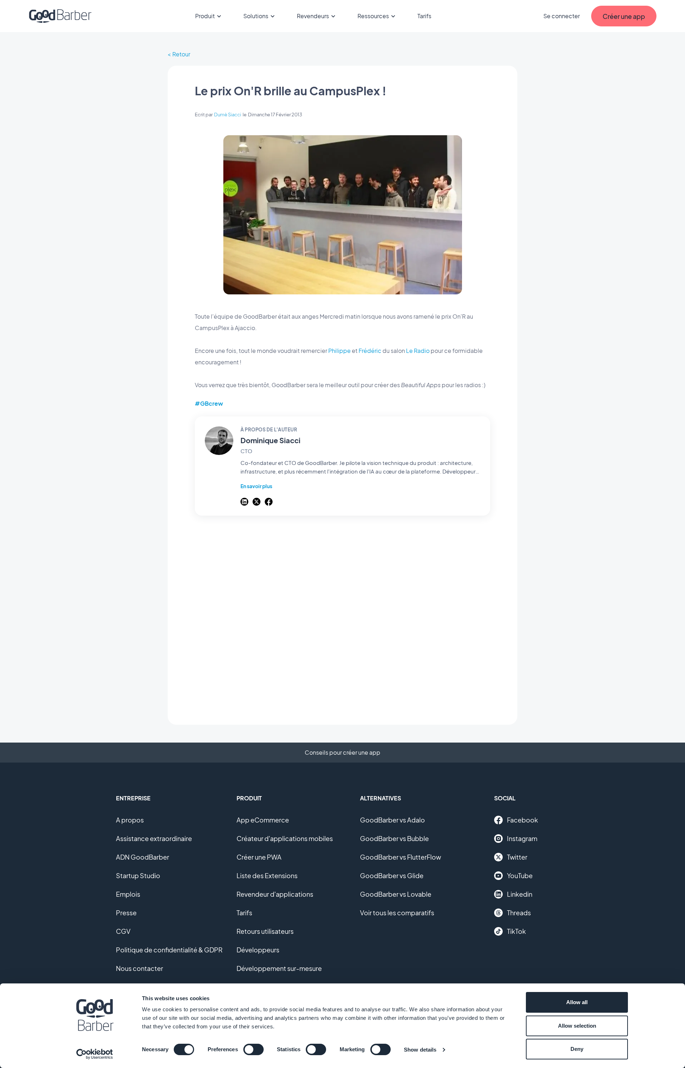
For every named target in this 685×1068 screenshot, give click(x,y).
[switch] (253, 1049)
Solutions (255, 16)
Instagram (522, 838)
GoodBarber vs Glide (391, 875)
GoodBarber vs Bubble (394, 838)
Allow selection (577, 1026)
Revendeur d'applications (275, 894)
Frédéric (370, 350)
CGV (123, 931)
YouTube (520, 875)
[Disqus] (342, 616)
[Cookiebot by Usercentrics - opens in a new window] (95, 1054)
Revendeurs (313, 16)
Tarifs (424, 16)
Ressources (373, 16)
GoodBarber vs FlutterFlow (400, 857)
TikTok (516, 931)
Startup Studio (138, 875)
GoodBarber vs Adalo (392, 820)
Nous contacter (139, 968)
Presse (126, 912)
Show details (420, 1050)
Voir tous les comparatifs (397, 912)
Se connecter (561, 16)
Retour (181, 54)
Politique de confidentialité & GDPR (169, 950)
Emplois (128, 894)
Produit (205, 16)
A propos (130, 820)
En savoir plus (256, 486)
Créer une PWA (259, 857)
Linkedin (519, 894)
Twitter (517, 857)
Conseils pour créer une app (342, 752)
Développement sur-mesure (279, 968)
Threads (519, 912)
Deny (576, 1049)
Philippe (339, 350)
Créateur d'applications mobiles (285, 838)
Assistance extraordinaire (154, 838)
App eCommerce (263, 820)
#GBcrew (209, 403)
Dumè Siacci (227, 114)
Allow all (577, 1002)
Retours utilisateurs (265, 931)
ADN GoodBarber (142, 857)
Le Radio (418, 350)
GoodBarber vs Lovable (395, 894)
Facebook (522, 820)
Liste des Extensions (267, 875)
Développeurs (258, 950)
